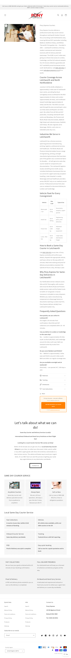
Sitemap (6, 626)
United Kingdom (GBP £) (13, 651)
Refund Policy (8, 610)
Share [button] (43, 393)
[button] (5, 15)
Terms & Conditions (9, 614)
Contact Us (35, 465)
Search (6, 606)
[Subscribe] (33, 635)
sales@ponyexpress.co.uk (52, 70)
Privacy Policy (8, 618)
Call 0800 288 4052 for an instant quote (53, 405)
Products (6, 622)
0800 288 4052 (59, 68)
